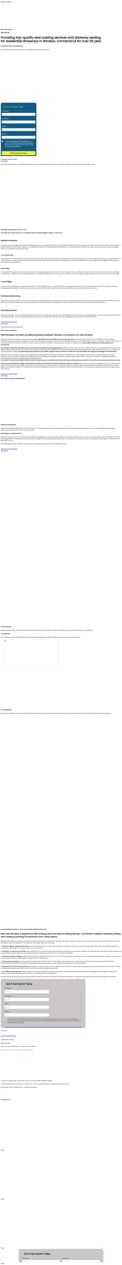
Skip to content (6, 1)
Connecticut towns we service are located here (17, 1049)
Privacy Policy (5, 1099)
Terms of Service (17, 1099)
